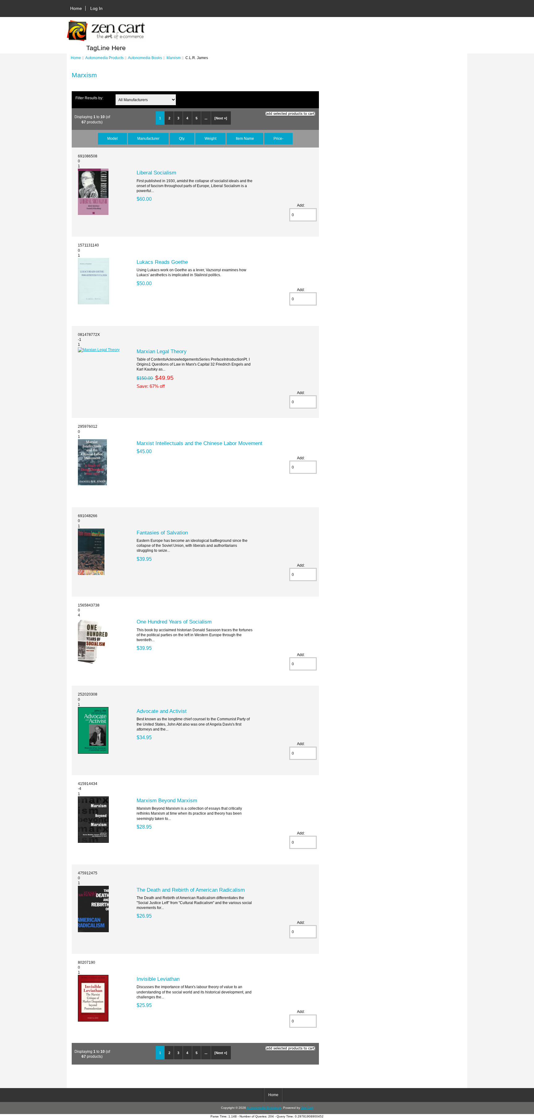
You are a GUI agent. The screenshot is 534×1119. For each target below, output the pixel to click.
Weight (210, 138)
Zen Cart (307, 1107)
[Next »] (220, 118)
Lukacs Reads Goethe (162, 262)
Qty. (182, 138)
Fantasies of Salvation (162, 532)
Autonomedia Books (145, 58)
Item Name (245, 138)
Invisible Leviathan (158, 979)
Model (112, 138)
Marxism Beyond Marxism (167, 800)
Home (76, 8)
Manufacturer (148, 138)
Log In (96, 8)
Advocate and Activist (162, 711)
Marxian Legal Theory (162, 351)
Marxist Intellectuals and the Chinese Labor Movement (199, 443)
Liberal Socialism (156, 172)
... (206, 118)
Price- (278, 138)
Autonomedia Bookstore (264, 1107)
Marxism (174, 58)
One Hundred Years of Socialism (174, 622)
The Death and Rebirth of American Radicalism (191, 890)
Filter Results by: (89, 98)
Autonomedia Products (104, 58)
